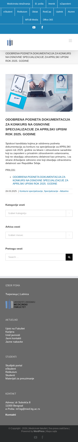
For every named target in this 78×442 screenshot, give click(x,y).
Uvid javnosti (12, 335)
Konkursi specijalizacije (31, 191)
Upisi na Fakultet (15, 328)
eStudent (10, 368)
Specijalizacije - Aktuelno (56, 191)
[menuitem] (18, 4)
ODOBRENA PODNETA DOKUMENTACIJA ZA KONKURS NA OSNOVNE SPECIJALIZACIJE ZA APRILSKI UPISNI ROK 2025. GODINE (40, 180)
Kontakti (10, 414)
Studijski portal (13, 365)
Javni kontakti (13, 338)
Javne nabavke (14, 341)
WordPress (39, 431)
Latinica (24, 294)
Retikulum (11, 371)
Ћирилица (11, 294)
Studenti (10, 375)
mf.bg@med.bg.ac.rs (28, 408)
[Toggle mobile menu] (71, 40)
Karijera (9, 331)
